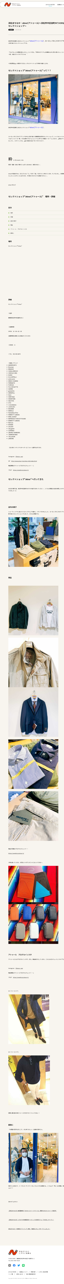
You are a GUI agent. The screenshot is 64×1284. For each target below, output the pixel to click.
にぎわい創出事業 (43, 1272)
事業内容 (33, 1272)
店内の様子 (13, 221)
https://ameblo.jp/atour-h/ (21, 470)
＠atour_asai (19, 456)
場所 (11, 213)
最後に (12, 233)
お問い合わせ (19, 1274)
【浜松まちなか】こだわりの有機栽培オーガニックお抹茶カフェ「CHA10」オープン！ (31, 1220)
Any (15, 63)
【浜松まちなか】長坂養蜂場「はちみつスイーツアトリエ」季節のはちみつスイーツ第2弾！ (32, 1211)
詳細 (11, 217)
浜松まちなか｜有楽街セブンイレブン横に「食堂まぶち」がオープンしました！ (29, 1229)
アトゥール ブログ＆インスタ (18, 229)
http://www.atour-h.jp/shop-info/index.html (24, 461)
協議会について (23, 1272)
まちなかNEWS (50, 4)
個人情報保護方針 (31, 1274)
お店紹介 (11, 29)
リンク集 (10, 1274)
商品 (11, 225)
